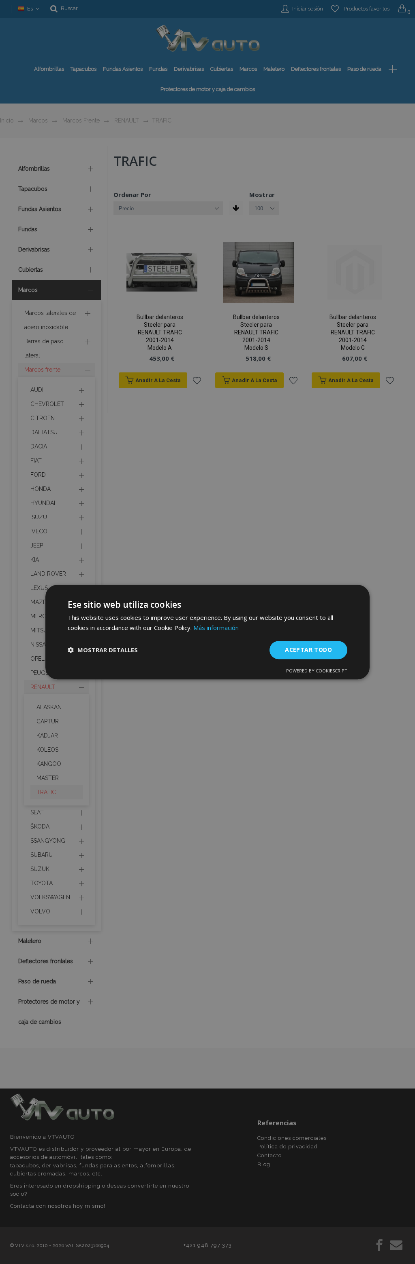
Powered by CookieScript (316, 671)
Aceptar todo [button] (308, 649)
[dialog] (207, 632)
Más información (216, 628)
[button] (103, 649)
